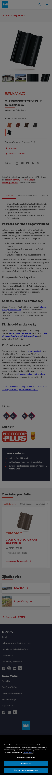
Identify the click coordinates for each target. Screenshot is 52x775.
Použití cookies (28, 752)
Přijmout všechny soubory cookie (26, 770)
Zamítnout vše (26, 764)
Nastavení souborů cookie (26, 757)
